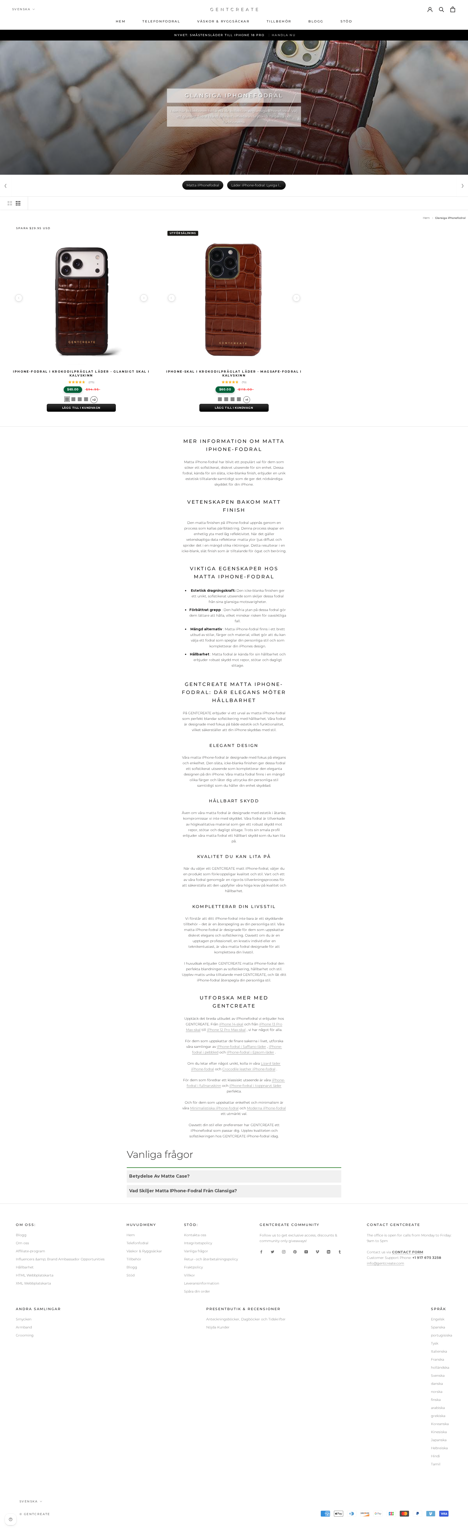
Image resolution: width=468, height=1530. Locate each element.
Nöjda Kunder (218, 1327)
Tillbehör (134, 1259)
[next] (143, 298)
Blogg (21, 1235)
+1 (246, 399)
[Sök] (441, 9)
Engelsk (437, 1319)
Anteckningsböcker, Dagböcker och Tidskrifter (246, 1319)
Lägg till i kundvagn (81, 407)
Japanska (439, 1440)
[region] (81, 298)
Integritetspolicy (198, 1243)
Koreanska (440, 1424)
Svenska (438, 1375)
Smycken (23, 1319)
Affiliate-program (30, 1251)
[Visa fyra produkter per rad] (18, 203)
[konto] (430, 9)
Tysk (434, 1343)
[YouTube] (306, 1251)
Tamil (435, 1464)
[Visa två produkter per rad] (10, 203)
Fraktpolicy (193, 1267)
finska (436, 1399)
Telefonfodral (137, 1243)
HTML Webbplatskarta (34, 1275)
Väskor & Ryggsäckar (144, 1251)
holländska (440, 1367)
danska (437, 1383)
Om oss (22, 1243)
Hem (426, 218)
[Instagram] (283, 1251)
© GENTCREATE (35, 1514)
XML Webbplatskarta (33, 1283)
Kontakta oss (195, 1235)
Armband (24, 1327)
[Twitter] (272, 1251)
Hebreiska (439, 1448)
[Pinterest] (295, 1251)
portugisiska (441, 1335)
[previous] (18, 298)
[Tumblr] (339, 1251)
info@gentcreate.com (385, 1263)
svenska (21, 9)
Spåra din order (197, 1291)
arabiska (438, 1408)
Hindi (435, 1456)
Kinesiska (439, 1432)
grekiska (438, 1416)
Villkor (189, 1275)
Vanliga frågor (196, 1251)
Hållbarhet (25, 1267)
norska (436, 1391)
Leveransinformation (201, 1283)
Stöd (131, 1275)
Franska (437, 1359)
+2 (94, 399)
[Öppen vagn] (453, 9)
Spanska (438, 1327)
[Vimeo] (317, 1251)
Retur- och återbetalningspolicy (211, 1259)
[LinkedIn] (328, 1251)
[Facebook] (261, 1251)
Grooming (25, 1335)
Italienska (439, 1351)
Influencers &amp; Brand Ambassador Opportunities (60, 1259)
